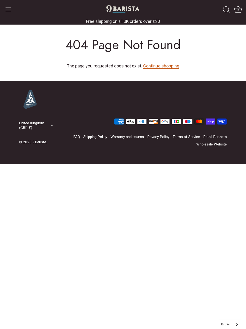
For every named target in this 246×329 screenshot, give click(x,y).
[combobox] (230, 324)
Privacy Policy (158, 137)
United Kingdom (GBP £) (31, 125)
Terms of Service (186, 137)
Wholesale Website (211, 144)
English (226, 324)
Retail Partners (215, 137)
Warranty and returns (127, 137)
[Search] (226, 10)
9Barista (39, 142)
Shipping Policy (95, 137)
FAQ (76, 137)
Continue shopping (161, 65)
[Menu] (8, 9)
